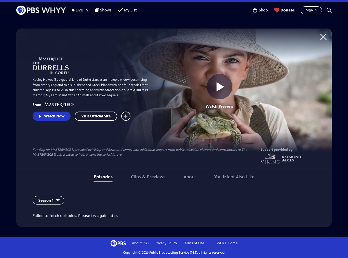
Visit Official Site (96, 116)
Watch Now (54, 116)
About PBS (140, 243)
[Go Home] (323, 37)
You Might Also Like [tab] (234, 177)
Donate (287, 10)
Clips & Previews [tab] (148, 177)
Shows (106, 10)
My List (130, 10)
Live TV (82, 10)
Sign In (311, 10)
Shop (263, 10)
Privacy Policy (166, 243)
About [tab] (190, 177)
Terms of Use (193, 243)
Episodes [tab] (103, 177)
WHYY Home (227, 243)
